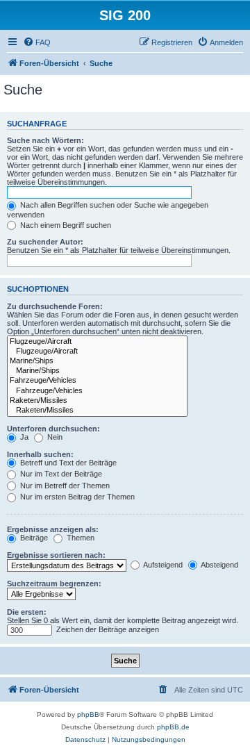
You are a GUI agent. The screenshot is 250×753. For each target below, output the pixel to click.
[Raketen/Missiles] (97, 401)
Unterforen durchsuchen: (53, 428)
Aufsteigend (162, 565)
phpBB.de (173, 727)
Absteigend (218, 565)
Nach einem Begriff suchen (64, 225)
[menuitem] (37, 42)
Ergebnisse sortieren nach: (56, 555)
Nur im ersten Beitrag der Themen (76, 497)
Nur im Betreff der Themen (64, 485)
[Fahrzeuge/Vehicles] (97, 381)
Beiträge (33, 537)
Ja (23, 437)
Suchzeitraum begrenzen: (54, 583)
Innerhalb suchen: (40, 454)
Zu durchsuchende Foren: (55, 306)
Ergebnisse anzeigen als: (53, 529)
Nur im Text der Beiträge (60, 474)
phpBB (88, 714)
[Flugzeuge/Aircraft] (97, 342)
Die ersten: (27, 612)
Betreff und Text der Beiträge (67, 462)
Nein (53, 437)
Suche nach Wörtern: (45, 140)
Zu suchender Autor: (45, 242)
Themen (79, 537)
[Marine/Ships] (97, 361)
